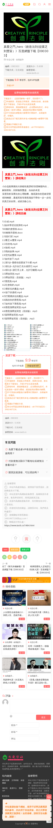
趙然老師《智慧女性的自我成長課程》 (13, 647)
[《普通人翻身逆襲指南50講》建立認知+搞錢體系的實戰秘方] (39, 665)
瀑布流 (5, 788)
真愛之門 (25, 549)
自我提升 (20, 59)
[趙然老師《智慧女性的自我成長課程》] (14, 631)
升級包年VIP (33, 365)
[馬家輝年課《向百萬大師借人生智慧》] (14, 665)
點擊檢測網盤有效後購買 (26, 92)
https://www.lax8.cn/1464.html (19, 525)
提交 (43, 717)
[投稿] (34, 4)
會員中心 (13, 788)
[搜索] (39, 4)
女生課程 (8, 642)
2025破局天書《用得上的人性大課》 (39, 613)
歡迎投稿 (5, 796)
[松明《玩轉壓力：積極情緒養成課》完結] (39, 631)
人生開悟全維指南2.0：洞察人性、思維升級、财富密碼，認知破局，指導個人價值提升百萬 (14, 614)
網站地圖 (5, 780)
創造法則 (14, 549)
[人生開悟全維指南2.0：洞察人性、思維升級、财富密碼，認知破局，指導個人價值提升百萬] (14, 598)
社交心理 (10, 59)
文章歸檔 (15, 780)
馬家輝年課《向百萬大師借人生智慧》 (13, 681)
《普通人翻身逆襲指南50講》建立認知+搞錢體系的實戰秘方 (38, 681)
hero (5, 549)
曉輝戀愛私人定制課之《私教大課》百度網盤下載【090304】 (39, 569)
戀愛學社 (8, 4)
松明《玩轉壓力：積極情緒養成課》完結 (38, 647)
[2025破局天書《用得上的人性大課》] (39, 598)
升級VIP (10, 85)
